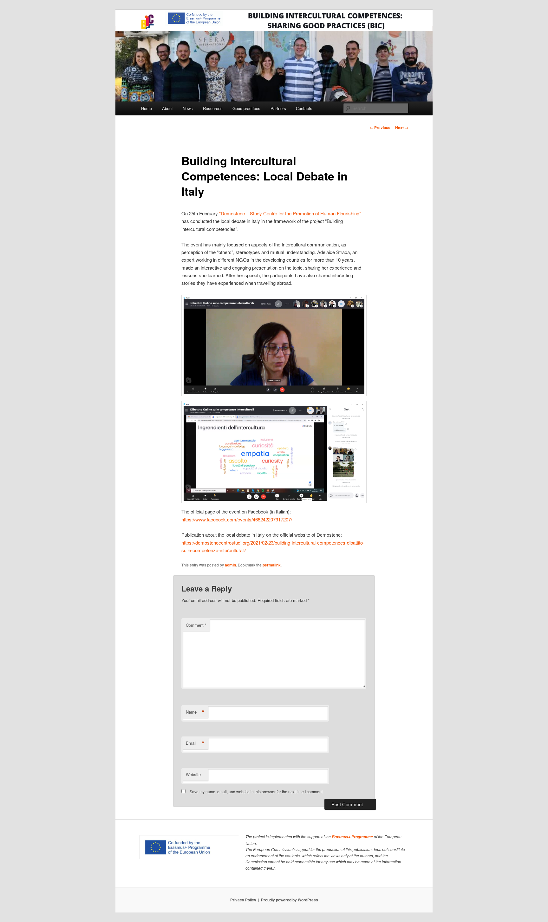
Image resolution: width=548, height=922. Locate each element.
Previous (379, 127)
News (188, 108)
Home (146, 108)
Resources (213, 108)
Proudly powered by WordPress (289, 900)
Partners (278, 108)
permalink (272, 565)
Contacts (304, 108)
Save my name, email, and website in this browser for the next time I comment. (256, 791)
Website (193, 774)
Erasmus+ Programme (352, 837)
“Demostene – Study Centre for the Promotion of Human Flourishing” (290, 213)
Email (195, 743)
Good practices (246, 108)
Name (195, 712)
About (167, 108)
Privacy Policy (243, 900)
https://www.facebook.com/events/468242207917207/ (236, 519)
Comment (196, 625)
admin (230, 565)
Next (401, 127)
